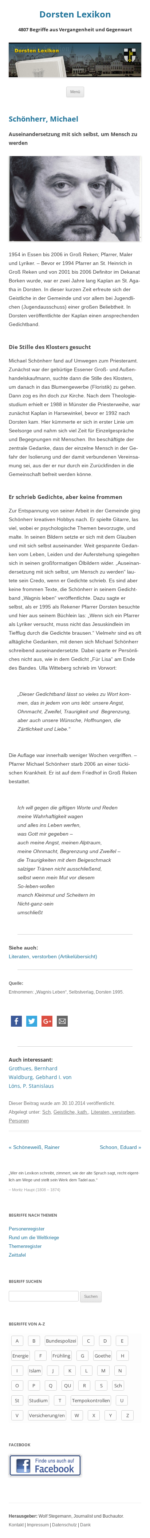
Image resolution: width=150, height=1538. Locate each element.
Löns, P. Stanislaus (31, 1085)
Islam (35, 1370)
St (17, 1400)
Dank (85, 1524)
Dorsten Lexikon (75, 14)
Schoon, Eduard (120, 1147)
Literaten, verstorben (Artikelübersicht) (53, 956)
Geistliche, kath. (71, 1112)
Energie (20, 1355)
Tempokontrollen (91, 1400)
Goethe (103, 1355)
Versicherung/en (47, 1415)
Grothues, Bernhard (33, 1068)
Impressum (38, 1524)
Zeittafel (17, 1255)
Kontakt (16, 1524)
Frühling (61, 1355)
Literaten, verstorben (112, 1112)
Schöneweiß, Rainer (34, 1147)
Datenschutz (64, 1524)
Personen (19, 1120)
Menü (75, 92)
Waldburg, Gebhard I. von (40, 1077)
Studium (38, 1400)
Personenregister (26, 1229)
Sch (46, 1112)
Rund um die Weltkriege (34, 1237)
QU (67, 1385)
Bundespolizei (61, 1340)
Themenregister (25, 1246)
